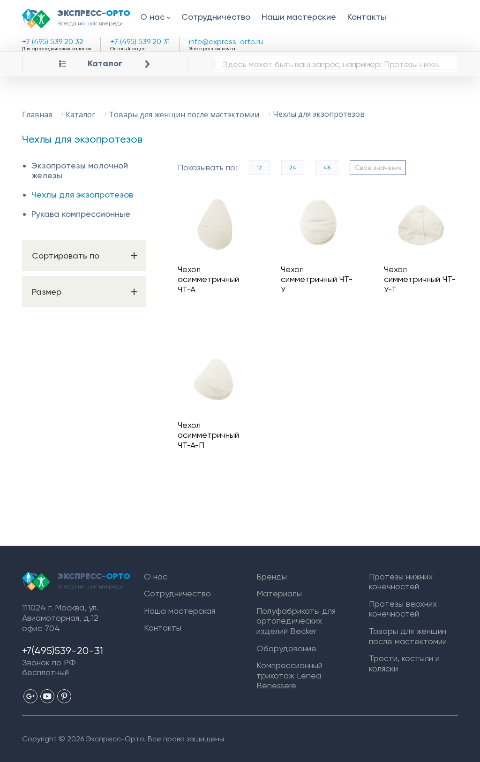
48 (326, 167)
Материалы (279, 593)
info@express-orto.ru (226, 41)
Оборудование (286, 648)
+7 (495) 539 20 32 (52, 41)
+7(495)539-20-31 (62, 650)
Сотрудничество (215, 17)
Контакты (366, 17)
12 (259, 167)
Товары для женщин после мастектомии (408, 636)
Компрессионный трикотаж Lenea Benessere (289, 675)
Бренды (271, 576)
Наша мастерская (179, 611)
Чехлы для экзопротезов (82, 194)
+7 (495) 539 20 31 (140, 41)
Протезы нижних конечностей (401, 582)
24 (292, 167)
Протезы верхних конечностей (403, 609)
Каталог (105, 64)
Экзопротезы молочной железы (79, 170)
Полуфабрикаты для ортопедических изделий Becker (296, 621)
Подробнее (218, 224)
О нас (152, 17)
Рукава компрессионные (80, 214)
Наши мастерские (299, 17)
